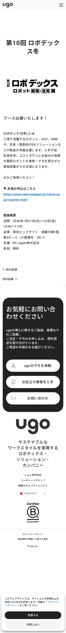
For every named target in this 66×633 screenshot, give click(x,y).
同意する (33, 615)
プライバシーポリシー (33, 534)
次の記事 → (10, 279)
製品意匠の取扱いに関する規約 (33, 539)
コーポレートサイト (32, 480)
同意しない (33, 624)
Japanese (30, 493)
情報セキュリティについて (33, 485)
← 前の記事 (10, 269)
